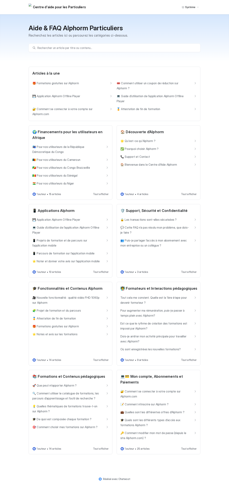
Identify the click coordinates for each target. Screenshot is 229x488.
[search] (116, 48)
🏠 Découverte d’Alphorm (142, 132)
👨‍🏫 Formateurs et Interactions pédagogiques (158, 288)
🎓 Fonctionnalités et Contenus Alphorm (67, 288)
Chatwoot (124, 478)
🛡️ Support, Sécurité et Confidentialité (154, 211)
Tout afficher (101, 194)
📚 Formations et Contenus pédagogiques (68, 376)
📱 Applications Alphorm (53, 211)
